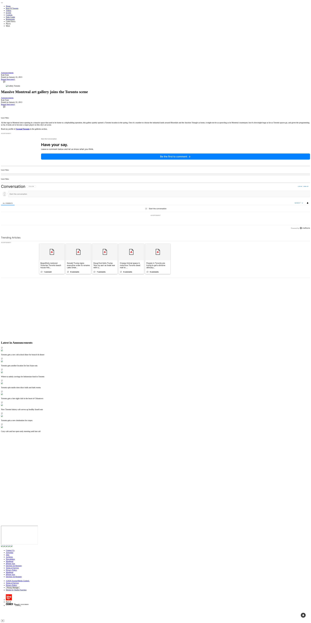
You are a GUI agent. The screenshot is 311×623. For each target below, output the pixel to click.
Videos (8, 10)
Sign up (305, 186)
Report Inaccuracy (8, 79)
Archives (9, 557)
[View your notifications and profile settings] (307, 203)
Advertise (9, 553)
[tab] (8, 203)
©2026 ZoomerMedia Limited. (18, 581)
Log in (300, 186)
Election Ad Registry (14, 566)
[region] (155, 207)
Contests (9, 15)
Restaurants (10, 19)
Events (8, 13)
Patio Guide (10, 17)
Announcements (7, 73)
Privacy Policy (11, 570)
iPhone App (10, 564)
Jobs (7, 555)
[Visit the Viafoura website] (305, 228)
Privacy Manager (13, 588)
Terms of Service (12, 568)
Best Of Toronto (12, 8)
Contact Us (10, 550)
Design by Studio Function (16, 590)
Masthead (9, 561)
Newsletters (10, 559)
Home (8, 6)
